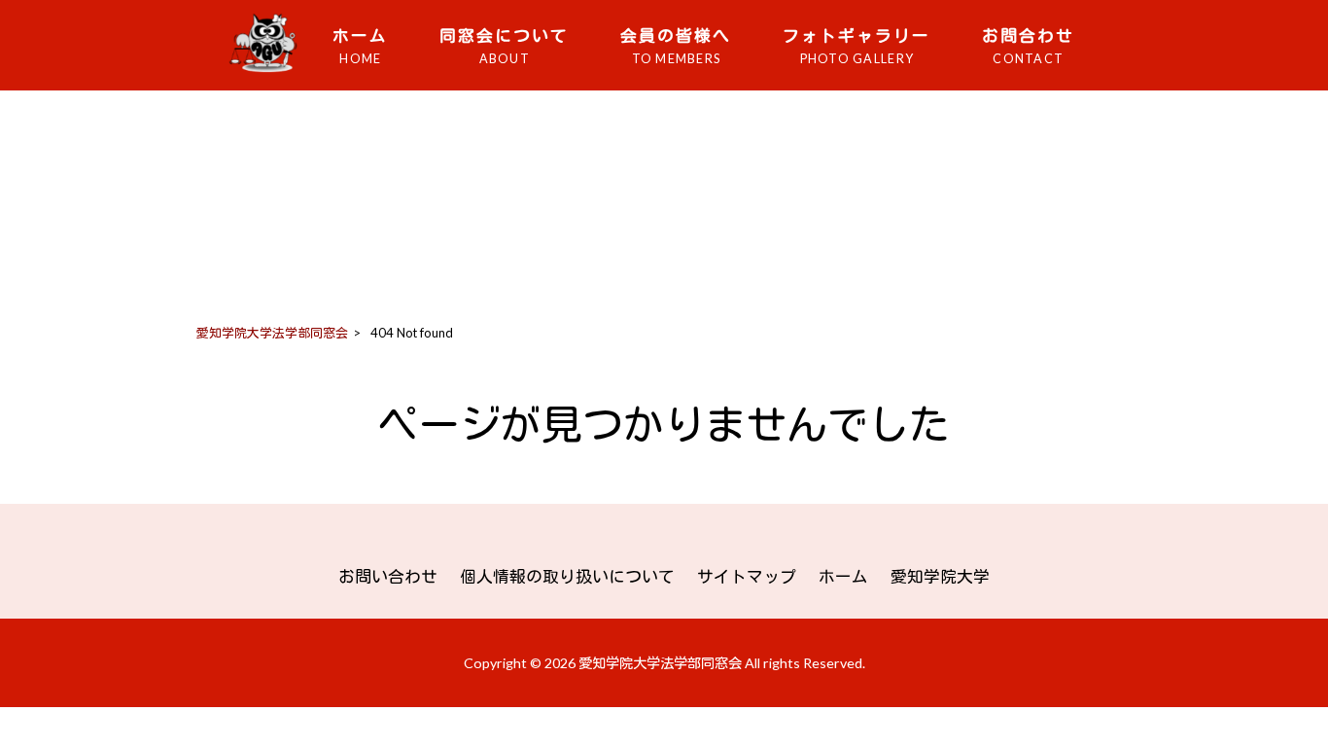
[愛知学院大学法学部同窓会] (269, 70)
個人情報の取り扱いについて (567, 576)
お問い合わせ (387, 576)
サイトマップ (746, 576)
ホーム (843, 576)
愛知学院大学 (940, 576)
